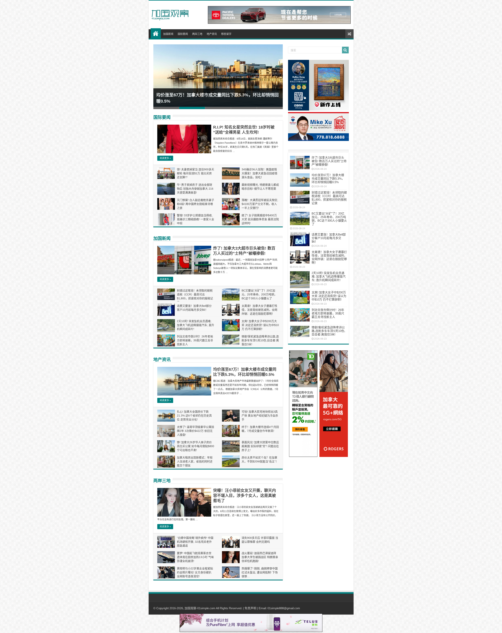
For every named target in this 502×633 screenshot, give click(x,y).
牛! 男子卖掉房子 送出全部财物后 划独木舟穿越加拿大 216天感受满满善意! (195, 188)
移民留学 (226, 33)
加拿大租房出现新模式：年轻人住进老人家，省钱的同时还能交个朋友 (195, 461)
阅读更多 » (165, 158)
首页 (156, 33)
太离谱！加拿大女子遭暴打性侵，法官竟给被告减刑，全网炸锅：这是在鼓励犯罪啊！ (259, 309)
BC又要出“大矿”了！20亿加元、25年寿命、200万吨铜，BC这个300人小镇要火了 (259, 294)
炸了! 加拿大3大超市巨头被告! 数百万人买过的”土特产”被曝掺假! (329, 161)
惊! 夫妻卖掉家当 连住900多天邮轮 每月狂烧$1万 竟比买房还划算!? (195, 173)
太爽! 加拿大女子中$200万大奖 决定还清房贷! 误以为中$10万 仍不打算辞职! (260, 325)
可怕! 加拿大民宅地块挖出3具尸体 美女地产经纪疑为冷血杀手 (260, 415)
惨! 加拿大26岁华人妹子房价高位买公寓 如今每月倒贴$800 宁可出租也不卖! (195, 446)
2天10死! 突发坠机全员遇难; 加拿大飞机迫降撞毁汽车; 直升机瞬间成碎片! (195, 325)
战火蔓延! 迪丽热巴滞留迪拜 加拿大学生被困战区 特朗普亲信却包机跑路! (260, 557)
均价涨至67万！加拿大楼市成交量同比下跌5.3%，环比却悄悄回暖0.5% (328, 178)
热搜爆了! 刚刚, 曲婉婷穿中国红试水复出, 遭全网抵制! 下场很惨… (260, 572)
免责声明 (250, 608)
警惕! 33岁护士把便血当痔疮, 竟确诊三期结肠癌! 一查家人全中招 (195, 219)
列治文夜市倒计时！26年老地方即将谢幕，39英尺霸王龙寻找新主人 (195, 340)
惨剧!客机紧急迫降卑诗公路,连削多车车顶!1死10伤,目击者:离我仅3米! (260, 340)
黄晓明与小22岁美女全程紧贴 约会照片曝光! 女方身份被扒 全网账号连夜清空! (195, 572)
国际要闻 (183, 33)
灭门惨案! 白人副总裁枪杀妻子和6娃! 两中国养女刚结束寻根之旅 (195, 203)
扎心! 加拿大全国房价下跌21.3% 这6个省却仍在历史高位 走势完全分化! (194, 415)
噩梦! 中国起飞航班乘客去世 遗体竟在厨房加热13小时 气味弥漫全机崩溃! (195, 557)
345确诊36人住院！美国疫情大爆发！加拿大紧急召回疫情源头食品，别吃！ (259, 173)
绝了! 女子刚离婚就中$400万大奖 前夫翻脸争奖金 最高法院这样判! (260, 219)
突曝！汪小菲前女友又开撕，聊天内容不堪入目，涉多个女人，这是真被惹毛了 (244, 495)
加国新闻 (168, 33)
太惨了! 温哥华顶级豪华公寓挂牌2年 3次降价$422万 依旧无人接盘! (195, 430)
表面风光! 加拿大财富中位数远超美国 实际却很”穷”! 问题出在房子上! (260, 446)
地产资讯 (212, 33)
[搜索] (345, 50)
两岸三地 (197, 33)
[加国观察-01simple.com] (170, 14)
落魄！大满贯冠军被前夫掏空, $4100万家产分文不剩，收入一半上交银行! (260, 203)
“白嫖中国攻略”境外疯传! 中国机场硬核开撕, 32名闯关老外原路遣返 (195, 541)
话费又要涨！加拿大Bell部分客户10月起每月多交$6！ (329, 238)
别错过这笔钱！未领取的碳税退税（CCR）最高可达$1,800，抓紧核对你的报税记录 (329, 198)
